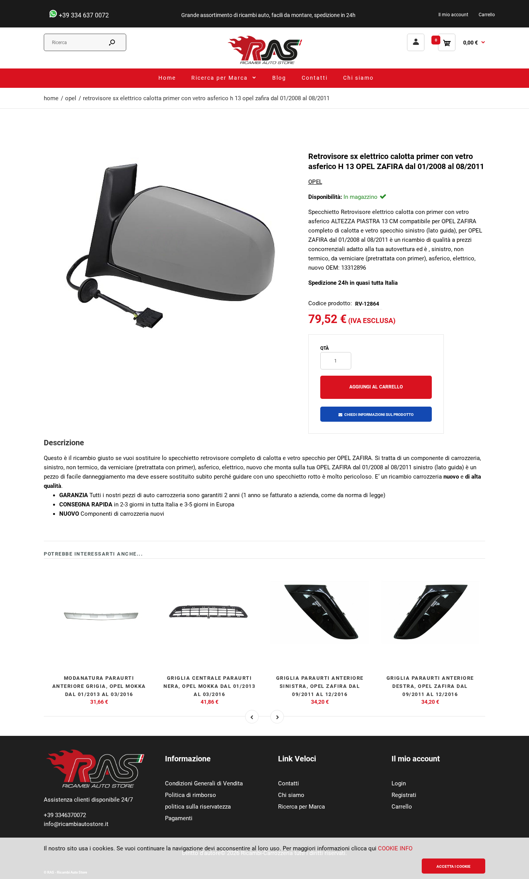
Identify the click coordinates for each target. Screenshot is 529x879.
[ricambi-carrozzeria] (264, 63)
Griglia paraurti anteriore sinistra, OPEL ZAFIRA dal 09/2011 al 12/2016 (320, 686)
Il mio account (453, 14)
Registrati (404, 795)
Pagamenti (178, 818)
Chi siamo (291, 795)
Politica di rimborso (190, 795)
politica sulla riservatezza (198, 806)
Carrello (487, 14)
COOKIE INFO (395, 848)
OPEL (315, 181)
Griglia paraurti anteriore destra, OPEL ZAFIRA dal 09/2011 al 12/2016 (430, 686)
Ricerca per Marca (301, 806)
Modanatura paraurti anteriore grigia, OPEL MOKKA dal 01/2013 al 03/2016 (99, 686)
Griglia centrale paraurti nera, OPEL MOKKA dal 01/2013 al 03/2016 (209, 686)
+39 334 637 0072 (83, 15)
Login (399, 783)
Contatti (288, 783)
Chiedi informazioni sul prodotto (379, 414)
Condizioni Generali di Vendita (204, 783)
